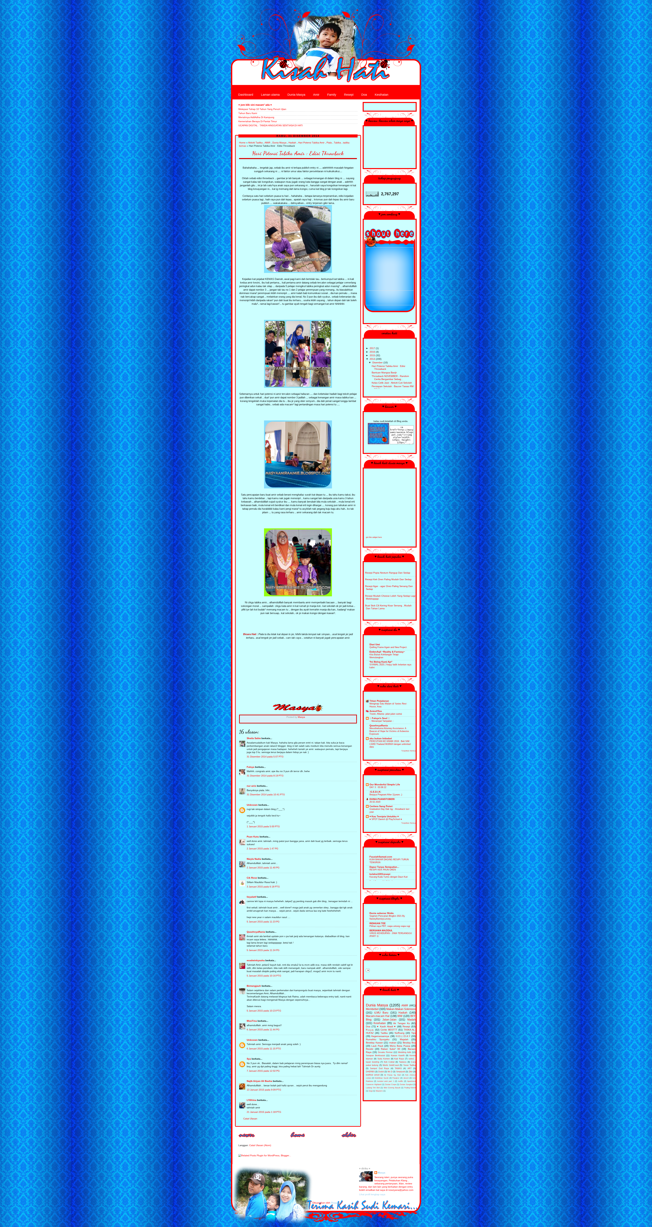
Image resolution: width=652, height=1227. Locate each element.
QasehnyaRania (256, 932)
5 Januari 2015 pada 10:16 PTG (264, 975)
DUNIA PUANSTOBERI (382, 799)
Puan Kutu (253, 836)
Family (331, 94)
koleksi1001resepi (379, 874)
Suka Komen (383, 1059)
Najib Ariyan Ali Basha (259, 1081)
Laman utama (270, 94)
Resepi (349, 94)
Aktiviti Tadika (255, 142)
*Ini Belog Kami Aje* (380, 662)
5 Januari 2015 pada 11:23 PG (263, 921)
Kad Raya (399, 1059)
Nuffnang (399, 1033)
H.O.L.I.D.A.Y (403, 1036)
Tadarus (402, 1062)
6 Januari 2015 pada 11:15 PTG (264, 1048)
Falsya (250, 767)
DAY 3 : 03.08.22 (377, 787)
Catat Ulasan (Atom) (260, 1145)
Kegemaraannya (380, 1036)
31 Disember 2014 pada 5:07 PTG (265, 756)
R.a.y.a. (370, 1030)
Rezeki (369, 1049)
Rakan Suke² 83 (390, 1049)
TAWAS (398, 1068)
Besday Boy (409, 1042)
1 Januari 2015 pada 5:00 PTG (263, 826)
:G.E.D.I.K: (375, 792)
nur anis (251, 786)
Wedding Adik (404, 1052)
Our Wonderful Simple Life (384, 784)
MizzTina (252, 1021)
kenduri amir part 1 (385, 1081)
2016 (373, 352)
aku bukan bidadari (380, 738)
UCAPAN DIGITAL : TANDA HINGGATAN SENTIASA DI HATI (270, 125)
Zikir (411, 1071)
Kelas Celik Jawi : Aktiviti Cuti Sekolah (392, 383)
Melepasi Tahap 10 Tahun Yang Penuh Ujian (262, 109)
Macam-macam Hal (378, 1015)
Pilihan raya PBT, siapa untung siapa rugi (389, 926)
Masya (381, 1172)
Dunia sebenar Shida (381, 913)
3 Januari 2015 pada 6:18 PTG (263, 886)
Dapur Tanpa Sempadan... (384, 867)
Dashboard (245, 94)
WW (399, 1015)
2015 (373, 355)
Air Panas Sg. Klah (392, 1075)
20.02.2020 (374, 802)
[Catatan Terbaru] (246, 1138)
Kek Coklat (389, 1062)
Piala (329, 142)
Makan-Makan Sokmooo (401, 1008)
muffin (400, 1081)
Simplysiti (400, 1071)
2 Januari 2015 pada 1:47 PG (262, 848)
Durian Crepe (390, 1084)
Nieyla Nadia (254, 859)
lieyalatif (252, 897)
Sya (249, 1059)
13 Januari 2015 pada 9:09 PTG (264, 1089)
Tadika (384, 1033)
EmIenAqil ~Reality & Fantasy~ (387, 652)
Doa (364, 94)
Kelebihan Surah (381, 1078)
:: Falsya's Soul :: (379, 718)
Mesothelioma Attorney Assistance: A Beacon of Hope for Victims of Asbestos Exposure (389, 731)
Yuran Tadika (409, 1065)
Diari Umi (374, 644)
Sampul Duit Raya (379, 1068)
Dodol (381, 1071)
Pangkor (395, 1078)
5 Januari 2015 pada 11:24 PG (263, 950)
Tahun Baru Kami (247, 113)
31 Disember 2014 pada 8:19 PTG (265, 775)
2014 (373, 359)
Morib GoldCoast (391, 1065)
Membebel (372, 1008)
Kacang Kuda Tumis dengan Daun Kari (388, 877)
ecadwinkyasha (256, 960)
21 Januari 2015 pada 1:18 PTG (264, 1112)
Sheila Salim (254, 738)
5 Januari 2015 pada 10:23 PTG (264, 1010)
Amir (316, 94)
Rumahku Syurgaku (378, 1039)
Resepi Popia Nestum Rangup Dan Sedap (387, 573)
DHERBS (370, 1071)
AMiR (267, 142)
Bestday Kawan (374, 1042)
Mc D (390, 1071)
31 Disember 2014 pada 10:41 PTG (266, 794)
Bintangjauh (254, 986)
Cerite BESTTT (389, 1030)
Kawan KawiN (398, 1055)
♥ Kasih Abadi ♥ (386, 1026)
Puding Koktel (410, 1088)
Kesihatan (381, 94)
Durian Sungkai (406, 1084)
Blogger (335, 1203)
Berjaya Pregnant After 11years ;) (385, 794)
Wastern (379, 1091)
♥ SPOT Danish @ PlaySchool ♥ (385, 819)
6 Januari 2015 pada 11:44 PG (263, 1029)
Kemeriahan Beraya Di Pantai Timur (257, 121)
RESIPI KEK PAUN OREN (382, 869)
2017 (373, 348)
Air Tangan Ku (401, 1023)
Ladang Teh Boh (373, 1088)
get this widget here (374, 537)
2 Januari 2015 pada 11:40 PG (263, 867)
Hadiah (292, 142)
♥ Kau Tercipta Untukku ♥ (384, 816)
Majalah (404, 1039)
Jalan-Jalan (389, 1019)
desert (406, 1078)
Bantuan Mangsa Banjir (384, 372)
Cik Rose (252, 878)
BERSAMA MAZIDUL (381, 930)
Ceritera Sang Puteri (381, 806)
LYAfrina (251, 1100)
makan (392, 1042)
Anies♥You (375, 711)
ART (410, 1068)
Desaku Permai (385, 1052)
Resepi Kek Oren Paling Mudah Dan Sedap (388, 579)
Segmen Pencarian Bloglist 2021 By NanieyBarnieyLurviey (387, 917)
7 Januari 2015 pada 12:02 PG (263, 1071)
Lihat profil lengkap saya (372, 1194)
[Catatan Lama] (349, 1138)
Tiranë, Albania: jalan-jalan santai (385, 714)
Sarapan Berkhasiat (375, 1055)
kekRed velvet (372, 1075)
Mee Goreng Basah (392, 1088)
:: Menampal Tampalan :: (381, 721)
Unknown (252, 805)
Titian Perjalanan (379, 701)
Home (242, 142)
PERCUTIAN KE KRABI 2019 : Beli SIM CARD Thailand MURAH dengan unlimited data (390, 744)
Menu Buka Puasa (400, 1046)
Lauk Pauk (377, 1046)
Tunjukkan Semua (408, 751)
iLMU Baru (381, 1012)
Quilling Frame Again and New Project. (388, 647)
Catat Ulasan (250, 1118)
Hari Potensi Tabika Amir (311, 142)
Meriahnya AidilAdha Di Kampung (256, 117)
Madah (411, 1019)
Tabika (337, 142)
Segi (370, 1091)
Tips (413, 1033)
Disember (377, 362)
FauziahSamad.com (380, 857)
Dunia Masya (296, 94)
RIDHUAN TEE (377, 923)
